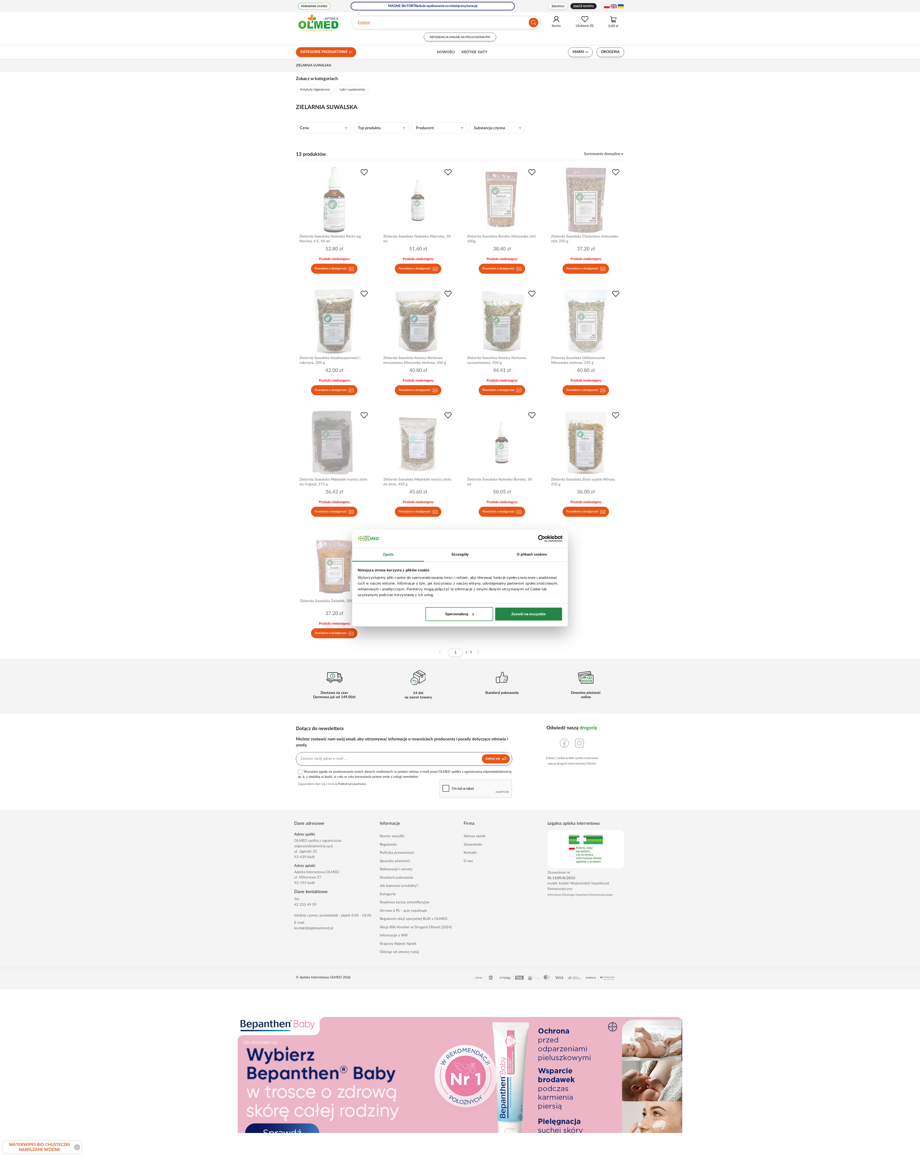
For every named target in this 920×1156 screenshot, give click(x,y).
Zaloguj (558, 6)
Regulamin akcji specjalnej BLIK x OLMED (413, 919)
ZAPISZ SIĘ (493, 758)
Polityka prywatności (397, 852)
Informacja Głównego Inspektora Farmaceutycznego (580, 894)
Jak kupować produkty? (399, 886)
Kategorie (388, 894)
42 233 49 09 (305, 904)
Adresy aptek (474, 836)
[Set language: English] (614, 6)
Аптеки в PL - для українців (403, 910)
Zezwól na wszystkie (528, 614)
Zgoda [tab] (388, 554)
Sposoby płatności (395, 861)
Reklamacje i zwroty (396, 869)
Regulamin (388, 844)
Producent (425, 128)
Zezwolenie (473, 844)
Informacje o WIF (394, 935)
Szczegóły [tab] (460, 554)
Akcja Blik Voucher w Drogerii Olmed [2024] (416, 927)
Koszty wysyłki (392, 836)
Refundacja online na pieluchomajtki (460, 37)
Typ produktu (369, 128)
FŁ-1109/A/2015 (561, 878)
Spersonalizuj (456, 614)
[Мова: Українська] (621, 6)
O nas (468, 861)
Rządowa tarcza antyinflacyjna (404, 902)
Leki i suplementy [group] (352, 89)
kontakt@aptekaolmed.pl (313, 928)
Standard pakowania (396, 877)
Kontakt (470, 852)
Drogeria (610, 52)
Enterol (364, 22)
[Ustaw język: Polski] (607, 6)
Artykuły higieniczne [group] (315, 89)
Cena (304, 128)
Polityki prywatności (352, 784)
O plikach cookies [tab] (532, 554)
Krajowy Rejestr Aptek (398, 944)
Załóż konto (583, 6)
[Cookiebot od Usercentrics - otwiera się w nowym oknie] (542, 538)
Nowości (446, 52)
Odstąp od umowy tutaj (399, 952)
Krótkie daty (474, 52)
